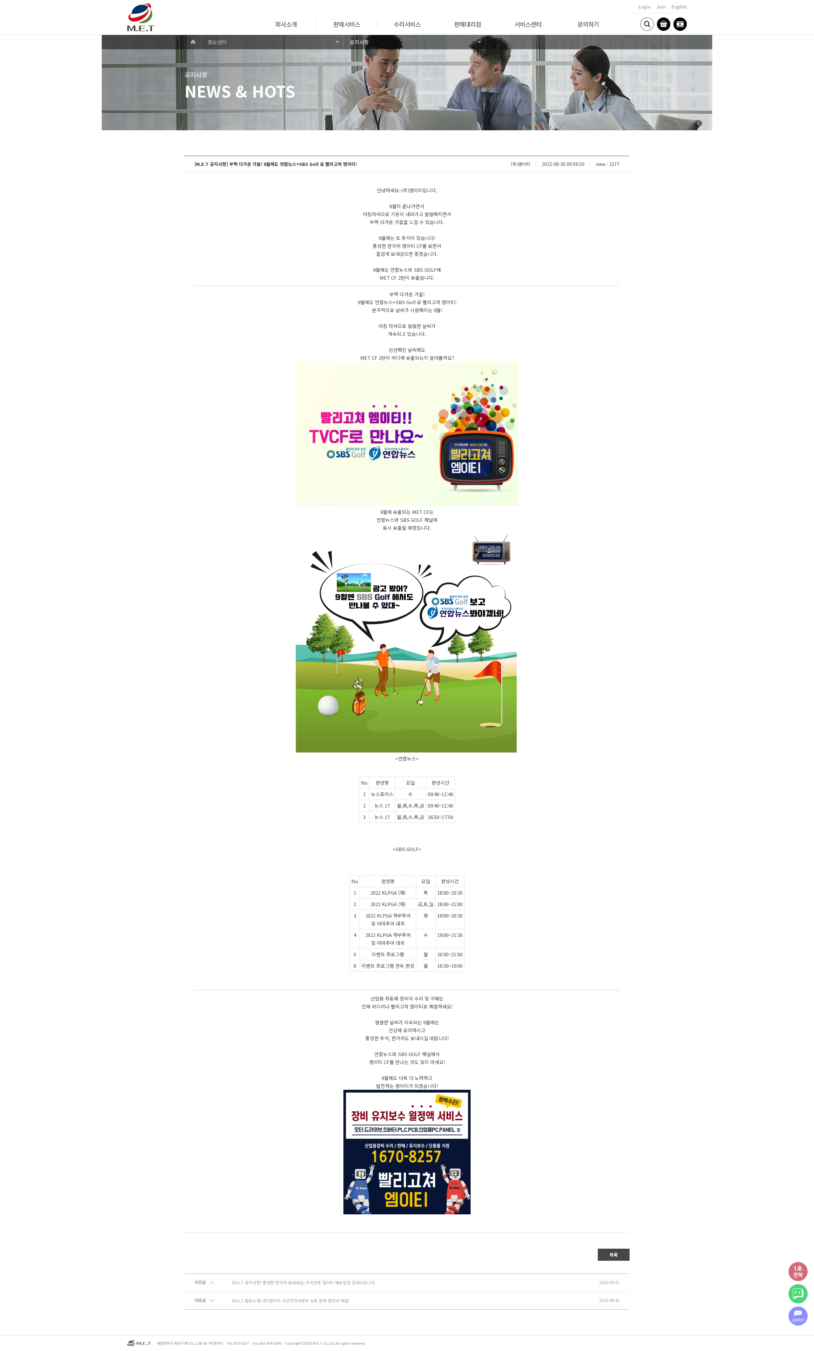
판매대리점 (467, 24)
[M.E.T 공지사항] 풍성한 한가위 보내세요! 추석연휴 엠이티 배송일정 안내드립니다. (304, 1283)
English (679, 7)
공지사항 (359, 42)
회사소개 (286, 24)
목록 (614, 1255)
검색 (647, 24)
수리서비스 (407, 24)
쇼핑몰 (663, 24)
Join (661, 7)
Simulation (680, 24)
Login (644, 7)
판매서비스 (346, 24)
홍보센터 (217, 42)
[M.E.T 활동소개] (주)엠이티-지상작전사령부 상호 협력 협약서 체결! (290, 1301)
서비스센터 (528, 24)
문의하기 (588, 24)
